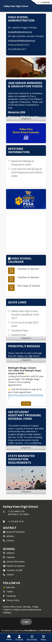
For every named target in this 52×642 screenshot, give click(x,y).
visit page (26, 403)
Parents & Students (15, 566)
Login (26, 621)
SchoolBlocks (30, 630)
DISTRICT (9, 528)
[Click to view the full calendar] (9, 258)
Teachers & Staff (14, 570)
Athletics (10, 536)
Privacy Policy (12, 600)
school (9, 549)
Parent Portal (18, 335)
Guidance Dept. (20, 330)
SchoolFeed (45, 630)
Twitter (9, 591)
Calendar (10, 557)
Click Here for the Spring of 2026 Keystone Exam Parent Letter (26, 172)
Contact (10, 540)
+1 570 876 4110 (16, 521)
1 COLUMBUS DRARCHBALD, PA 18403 (18, 513)
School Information (15, 561)
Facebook (11, 596)
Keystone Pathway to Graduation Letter (22, 162)
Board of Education (15, 531)
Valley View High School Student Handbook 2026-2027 (25, 314)
